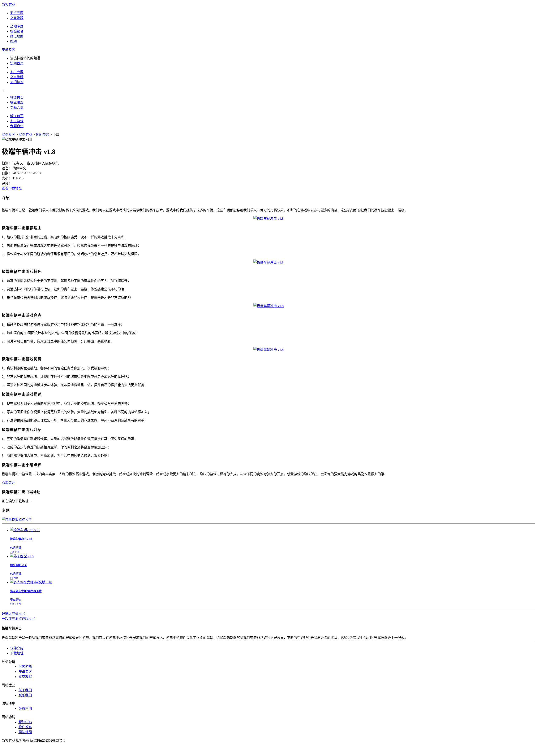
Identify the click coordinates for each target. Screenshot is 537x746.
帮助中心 (25, 722)
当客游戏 (8, 4)
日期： (7, 173)
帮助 (13, 41)
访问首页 (16, 63)
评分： (7, 183)
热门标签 (16, 82)
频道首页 (16, 97)
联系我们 (25, 695)
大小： (7, 178)
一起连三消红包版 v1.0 (18, 618)
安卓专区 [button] (8, 50)
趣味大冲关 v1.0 (13, 613)
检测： (7, 163)
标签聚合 (16, 31)
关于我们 (25, 690)
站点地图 (16, 36)
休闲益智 (42, 134)
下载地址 (16, 653)
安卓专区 (16, 13)
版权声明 (25, 708)
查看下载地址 (12, 188)
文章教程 (16, 18)
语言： (7, 168)
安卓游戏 (16, 102)
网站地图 (25, 732)
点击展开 (8, 482)
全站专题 (16, 26)
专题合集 (16, 107)
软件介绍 (16, 648)
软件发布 (25, 727)
